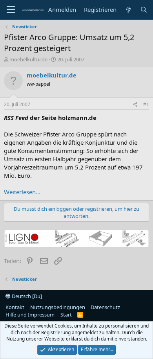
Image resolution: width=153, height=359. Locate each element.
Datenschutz (105, 307)
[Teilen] (135, 104)
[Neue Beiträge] (128, 9)
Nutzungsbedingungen (57, 307)
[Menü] (11, 10)
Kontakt (14, 307)
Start (66, 314)
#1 (146, 104)
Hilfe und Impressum (30, 314)
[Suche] (143, 9)
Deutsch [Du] (26, 296)
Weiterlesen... (22, 192)
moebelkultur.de (28, 59)
